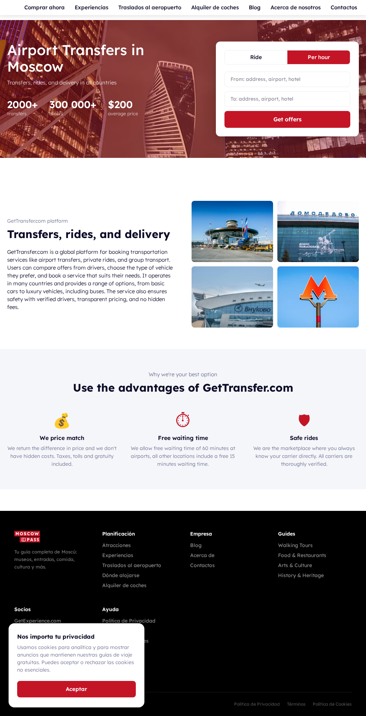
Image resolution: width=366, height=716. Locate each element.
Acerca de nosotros (296, 7)
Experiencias (91, 7)
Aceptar (76, 689)
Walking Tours (295, 545)
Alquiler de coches (215, 7)
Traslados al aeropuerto (149, 7)
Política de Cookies (332, 704)
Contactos (344, 7)
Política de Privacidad (128, 621)
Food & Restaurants (302, 555)
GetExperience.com (37, 621)
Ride (256, 57)
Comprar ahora (44, 7)
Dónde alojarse (120, 575)
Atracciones (116, 545)
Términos (296, 704)
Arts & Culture (295, 565)
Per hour (319, 57)
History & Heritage (301, 575)
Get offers (287, 119)
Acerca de (202, 555)
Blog (255, 7)
